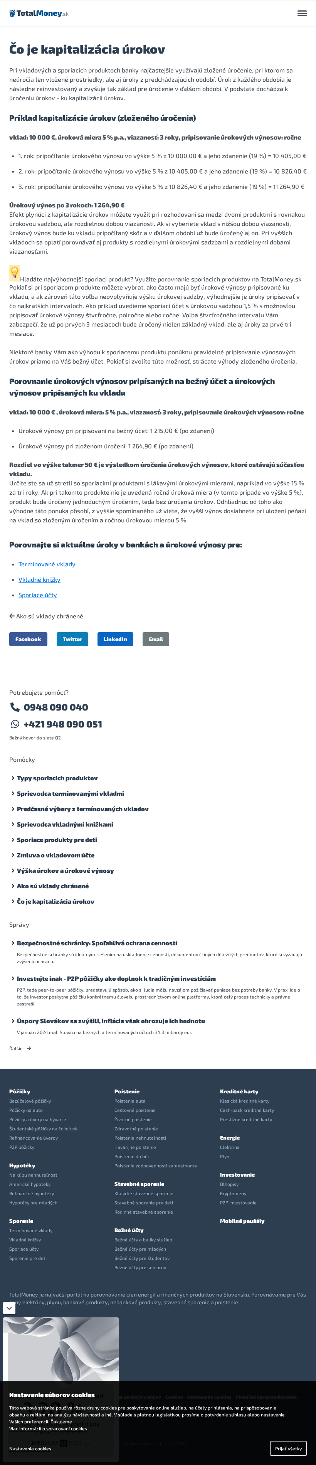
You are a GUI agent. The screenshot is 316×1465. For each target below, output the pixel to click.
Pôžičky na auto (26, 1110)
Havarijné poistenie (135, 1147)
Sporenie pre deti (28, 1258)
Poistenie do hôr (132, 1156)
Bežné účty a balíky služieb (143, 1239)
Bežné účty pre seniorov (140, 1267)
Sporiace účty (37, 594)
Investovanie (237, 1174)
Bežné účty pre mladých (140, 1248)
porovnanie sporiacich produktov (204, 279)
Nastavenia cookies (30, 1448)
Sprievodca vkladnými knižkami (65, 824)
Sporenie (21, 1220)
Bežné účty (128, 1230)
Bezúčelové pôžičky (30, 1100)
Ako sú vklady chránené (49, 616)
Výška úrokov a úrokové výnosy (65, 870)
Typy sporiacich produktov (57, 777)
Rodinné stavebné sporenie (143, 1211)
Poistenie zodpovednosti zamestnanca (156, 1165)
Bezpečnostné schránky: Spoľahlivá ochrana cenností (97, 942)
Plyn (224, 1156)
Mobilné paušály (242, 1220)
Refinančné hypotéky (31, 1193)
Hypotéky (22, 1165)
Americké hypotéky (29, 1184)
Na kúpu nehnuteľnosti (34, 1174)
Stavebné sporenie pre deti (143, 1202)
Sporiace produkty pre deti (57, 839)
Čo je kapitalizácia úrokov (55, 901)
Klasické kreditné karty (244, 1100)
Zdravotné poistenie (136, 1128)
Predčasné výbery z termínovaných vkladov (83, 808)
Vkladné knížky (25, 1239)
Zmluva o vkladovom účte (55, 855)
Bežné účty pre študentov (142, 1258)
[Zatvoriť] (9, 1308)
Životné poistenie (133, 1119)
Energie (230, 1137)
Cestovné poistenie (135, 1110)
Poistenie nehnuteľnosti (140, 1137)
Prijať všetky (288, 1448)
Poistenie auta (130, 1100)
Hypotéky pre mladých (33, 1202)
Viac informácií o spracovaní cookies (48, 1428)
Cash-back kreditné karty (247, 1110)
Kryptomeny (233, 1193)
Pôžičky (19, 1091)
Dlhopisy (229, 1184)
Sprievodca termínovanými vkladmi (70, 793)
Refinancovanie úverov (33, 1137)
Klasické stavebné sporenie (143, 1193)
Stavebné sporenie (139, 1183)
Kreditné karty (239, 1091)
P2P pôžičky (21, 1147)
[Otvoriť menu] (302, 13)
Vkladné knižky (39, 579)
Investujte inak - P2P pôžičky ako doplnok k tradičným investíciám (116, 978)
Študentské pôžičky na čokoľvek (43, 1128)
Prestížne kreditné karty (246, 1119)
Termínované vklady (47, 563)
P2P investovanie (238, 1202)
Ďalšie (16, 1048)
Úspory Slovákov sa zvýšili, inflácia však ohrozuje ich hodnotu (111, 1020)
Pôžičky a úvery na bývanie (37, 1119)
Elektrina (230, 1147)
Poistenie (127, 1091)
